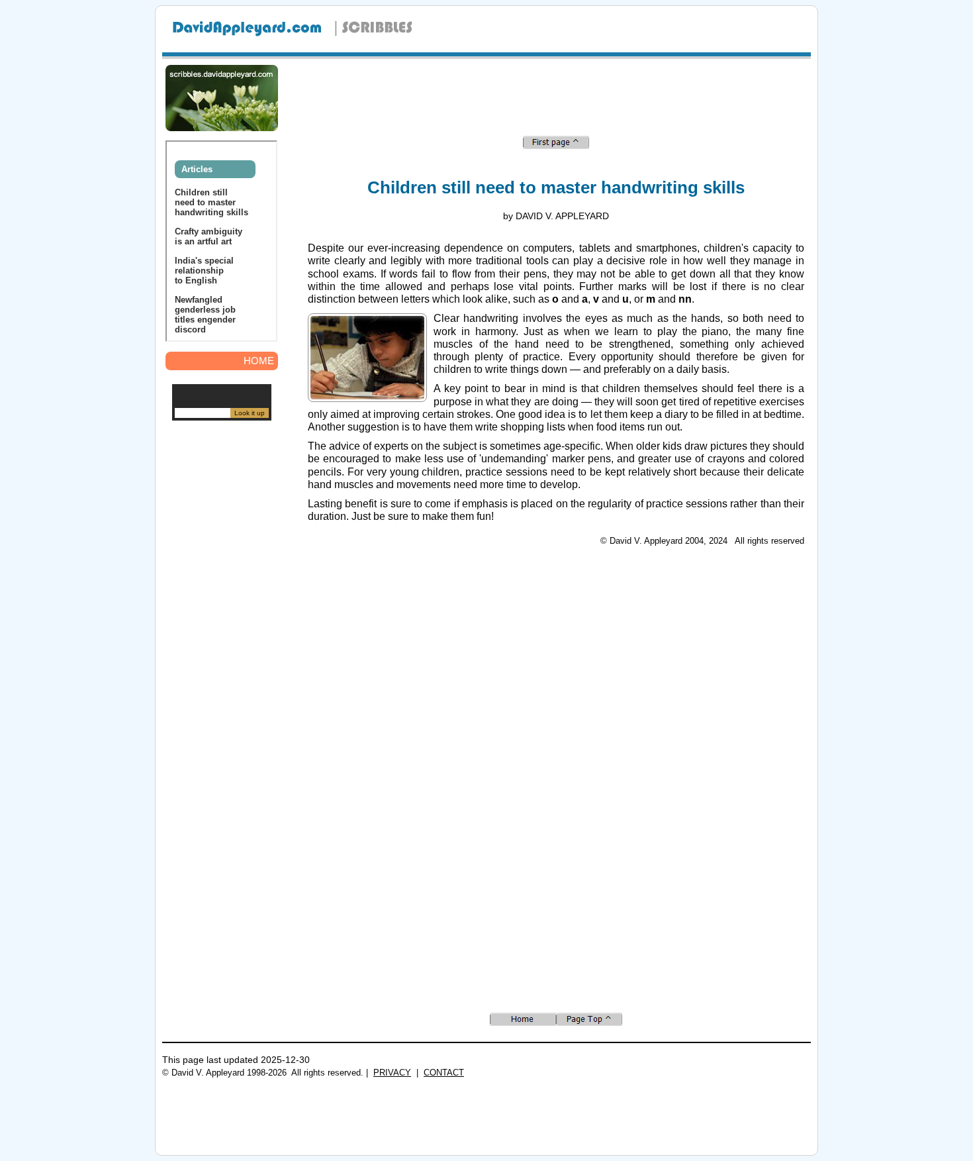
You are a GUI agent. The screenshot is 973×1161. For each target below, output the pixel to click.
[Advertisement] (222, 629)
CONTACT (444, 1073)
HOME (259, 360)
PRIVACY (392, 1073)
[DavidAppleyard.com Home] (248, 39)
